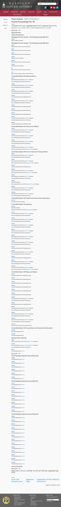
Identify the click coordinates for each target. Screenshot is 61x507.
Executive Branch (17, 497)
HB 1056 (13, 462)
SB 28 (12, 45)
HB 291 (13, 427)
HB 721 (13, 443)
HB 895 (13, 312)
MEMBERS (6, 12)
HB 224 (13, 229)
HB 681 (13, 303)
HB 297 (13, 394)
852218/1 (27, 252)
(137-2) (22, 463)
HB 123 (13, 274)
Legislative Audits (56, 1)
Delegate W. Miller (30, 163)
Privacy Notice (33, 503)
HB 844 (13, 447)
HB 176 (13, 387)
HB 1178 (13, 324)
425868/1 (27, 308)
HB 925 (13, 122)
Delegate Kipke (29, 209)
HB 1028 (13, 458)
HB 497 (13, 289)
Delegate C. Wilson (24, 345)
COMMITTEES (14, 12)
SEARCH (45, 14)
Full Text (5, 22)
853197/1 (27, 135)
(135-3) (22, 351)
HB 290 (13, 424)
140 (19, 30)
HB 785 (13, 175)
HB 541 (13, 140)
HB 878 (13, 454)
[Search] (57, 4)
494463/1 (27, 118)
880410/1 (27, 161)
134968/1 (27, 85)
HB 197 (13, 391)
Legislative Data (54, 497)
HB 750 (13, 109)
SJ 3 (12, 72)
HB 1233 (13, 318)
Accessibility (33, 502)
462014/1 (27, 219)
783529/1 (31, 345)
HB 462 (13, 256)
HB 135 (13, 281)
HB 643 (13, 99)
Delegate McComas (30, 184)
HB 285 (13, 165)
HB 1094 (13, 145)
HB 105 (13, 206)
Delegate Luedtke (30, 269)
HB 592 (13, 369)
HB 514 (13, 169)
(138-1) (22, 363)
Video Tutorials (33, 504)
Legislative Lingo (30, 480)
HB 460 (13, 89)
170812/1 (27, 170)
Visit (31, 499)
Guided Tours (33, 497)
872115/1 (27, 261)
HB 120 (13, 218)
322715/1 (27, 242)
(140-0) (22, 359)
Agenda (13, 24)
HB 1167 (13, 200)
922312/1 (27, 267)
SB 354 (12, 56)
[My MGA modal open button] (54, 7)
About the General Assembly (36, 501)
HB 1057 (13, 266)
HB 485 (13, 365)
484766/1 (27, 79)
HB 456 (13, 250)
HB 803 (13, 180)
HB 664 (13, 297)
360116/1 (27, 155)
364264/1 (27, 91)
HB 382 (13, 235)
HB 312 (13, 128)
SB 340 (12, 39)
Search (40, 3)
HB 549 (13, 293)
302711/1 (27, 231)
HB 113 (13, 212)
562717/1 (27, 225)
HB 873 (13, 112)
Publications (5, 25)
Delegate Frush (29, 172)
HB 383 (13, 398)
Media (5, 28)
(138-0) (22, 437)
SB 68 (12, 49)
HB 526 (13, 435)
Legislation (5, 19)
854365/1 (27, 100)
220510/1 (27, 176)
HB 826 (13, 402)
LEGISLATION (31, 12)
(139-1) (22, 378)
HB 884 (13, 377)
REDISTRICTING (17, 14)
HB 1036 (13, 192)
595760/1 (27, 314)
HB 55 (12, 349)
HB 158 (13, 84)
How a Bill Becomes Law (16, 480)
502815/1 (27, 236)
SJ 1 (12, 68)
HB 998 (13, 186)
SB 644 (12, 64)
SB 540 (12, 60)
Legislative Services (48, 1)
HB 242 (13, 420)
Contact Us (32, 498)
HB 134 (13, 277)
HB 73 (12, 340)
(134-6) (22, 367)
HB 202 (13, 416)
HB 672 (13, 105)
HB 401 (13, 285)
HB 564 (13, 95)
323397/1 (27, 130)
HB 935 (13, 410)
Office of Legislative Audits (19, 502)
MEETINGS (23, 12)
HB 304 (13, 343)
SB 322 (12, 53)
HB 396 (13, 361)
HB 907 (13, 116)
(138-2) (22, 374)
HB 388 (13, 241)
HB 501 (13, 260)
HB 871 (13, 450)
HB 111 (13, 383)
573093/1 (27, 141)
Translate (56, 501)
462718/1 (27, 213)
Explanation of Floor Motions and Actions (48, 480)
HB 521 (13, 431)
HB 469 (13, 134)
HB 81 (12, 153)
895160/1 (27, 298)
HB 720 (13, 439)
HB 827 (13, 306)
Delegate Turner (29, 341)
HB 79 (12, 78)
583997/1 (27, 147)
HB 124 (13, 223)
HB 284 (13, 358)
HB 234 (13, 159)
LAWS (45, 12)
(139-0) (22, 392)
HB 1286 (13, 334)
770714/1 (27, 188)
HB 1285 (13, 330)
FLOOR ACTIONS (53, 12)
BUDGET (39, 12)
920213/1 (27, 193)
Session (26, 19)
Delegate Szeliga (29, 149)
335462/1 (27, 319)
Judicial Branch (17, 498)
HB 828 (13, 406)
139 (19, 353)
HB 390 (13, 246)
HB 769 (13, 373)
